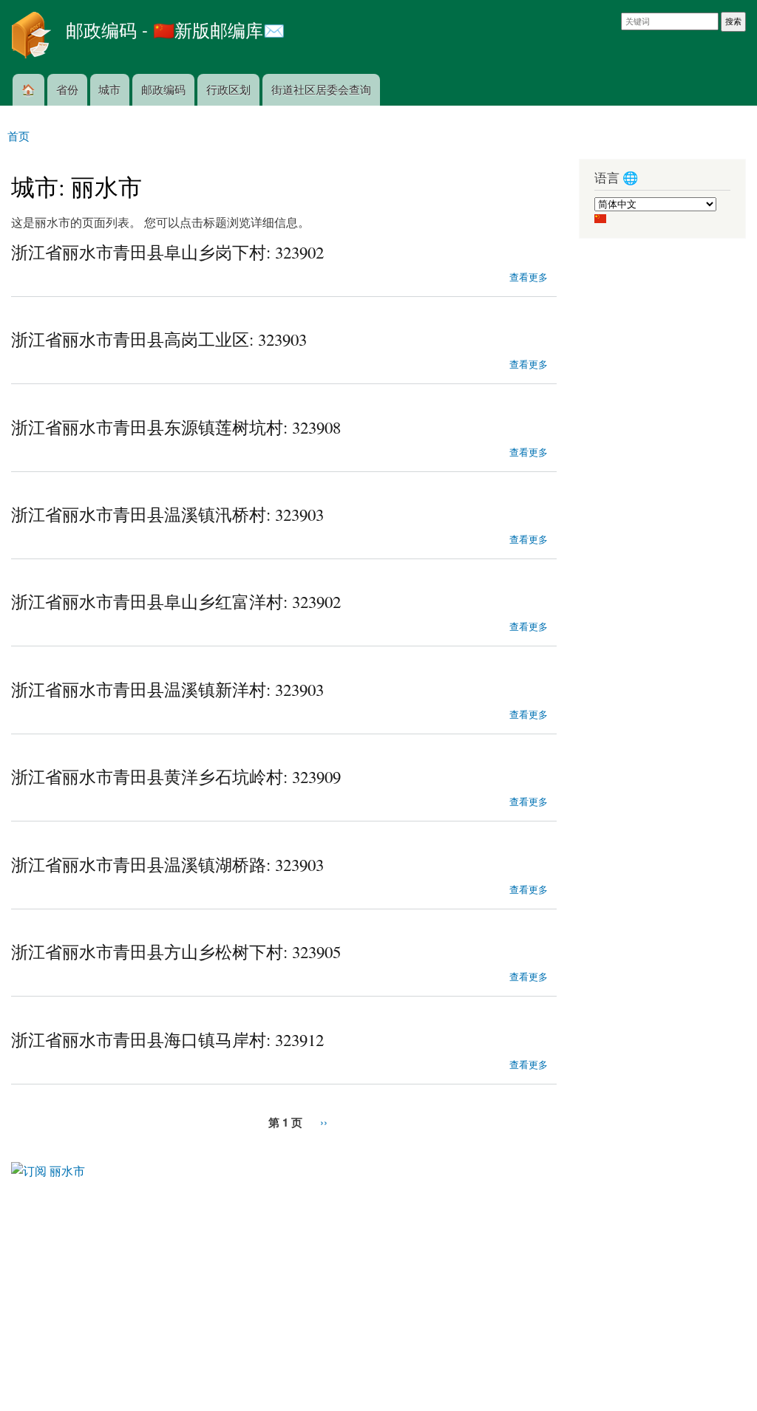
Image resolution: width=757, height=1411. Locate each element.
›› (323, 1122)
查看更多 (528, 275)
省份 (67, 89)
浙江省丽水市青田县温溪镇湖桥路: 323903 (167, 864)
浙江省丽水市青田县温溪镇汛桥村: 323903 (167, 514)
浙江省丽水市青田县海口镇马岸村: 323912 (167, 1039)
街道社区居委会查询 (321, 89)
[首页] (33, 37)
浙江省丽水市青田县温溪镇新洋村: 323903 (167, 689)
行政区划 (228, 89)
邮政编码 (163, 89)
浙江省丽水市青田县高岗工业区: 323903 (159, 339)
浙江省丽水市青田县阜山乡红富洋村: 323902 (176, 601)
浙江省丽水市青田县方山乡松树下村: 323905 (176, 951)
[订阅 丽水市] (48, 1165)
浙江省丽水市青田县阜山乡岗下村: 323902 (167, 252)
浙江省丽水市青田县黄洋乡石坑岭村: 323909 (176, 776)
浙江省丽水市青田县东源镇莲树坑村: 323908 (176, 427)
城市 (109, 89)
